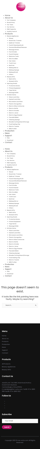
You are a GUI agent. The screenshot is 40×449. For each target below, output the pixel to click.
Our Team (10, 24)
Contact (8, 142)
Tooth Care (12, 63)
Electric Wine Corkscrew (16, 106)
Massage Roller (14, 92)
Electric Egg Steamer (15, 115)
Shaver (11, 38)
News (7, 133)
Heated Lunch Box (14, 99)
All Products (6, 364)
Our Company (11, 20)
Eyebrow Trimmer (14, 43)
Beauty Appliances (13, 36)
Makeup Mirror (13, 67)
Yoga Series (12, 90)
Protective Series (14, 85)
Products (9, 33)
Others (11, 74)
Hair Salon (12, 61)
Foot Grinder (13, 52)
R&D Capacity (11, 29)
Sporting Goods (12, 83)
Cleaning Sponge (14, 119)
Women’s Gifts (13, 81)
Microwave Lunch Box (16, 101)
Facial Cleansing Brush (16, 45)
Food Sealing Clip (14, 124)
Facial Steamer (13, 54)
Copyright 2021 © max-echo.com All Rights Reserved (20, 441)
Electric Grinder (14, 110)
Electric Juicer (13, 113)
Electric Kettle (13, 108)
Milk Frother (13, 128)
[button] (20, 147)
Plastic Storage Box (15, 104)
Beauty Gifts (11, 76)
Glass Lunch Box (14, 97)
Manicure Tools (14, 56)
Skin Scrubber (13, 58)
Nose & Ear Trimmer (15, 40)
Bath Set (11, 65)
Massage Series (14, 49)
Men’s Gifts (12, 79)
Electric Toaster (14, 126)
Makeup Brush (13, 72)
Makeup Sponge (14, 70)
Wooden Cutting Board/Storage (19, 122)
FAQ (8, 138)
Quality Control (12, 31)
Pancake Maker (14, 117)
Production (9, 131)
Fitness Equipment (15, 88)
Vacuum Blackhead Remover (18, 47)
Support (8, 135)
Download (10, 140)
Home (7, 15)
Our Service (10, 27)
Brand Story (11, 22)
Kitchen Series (11, 94)
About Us (9, 18)
